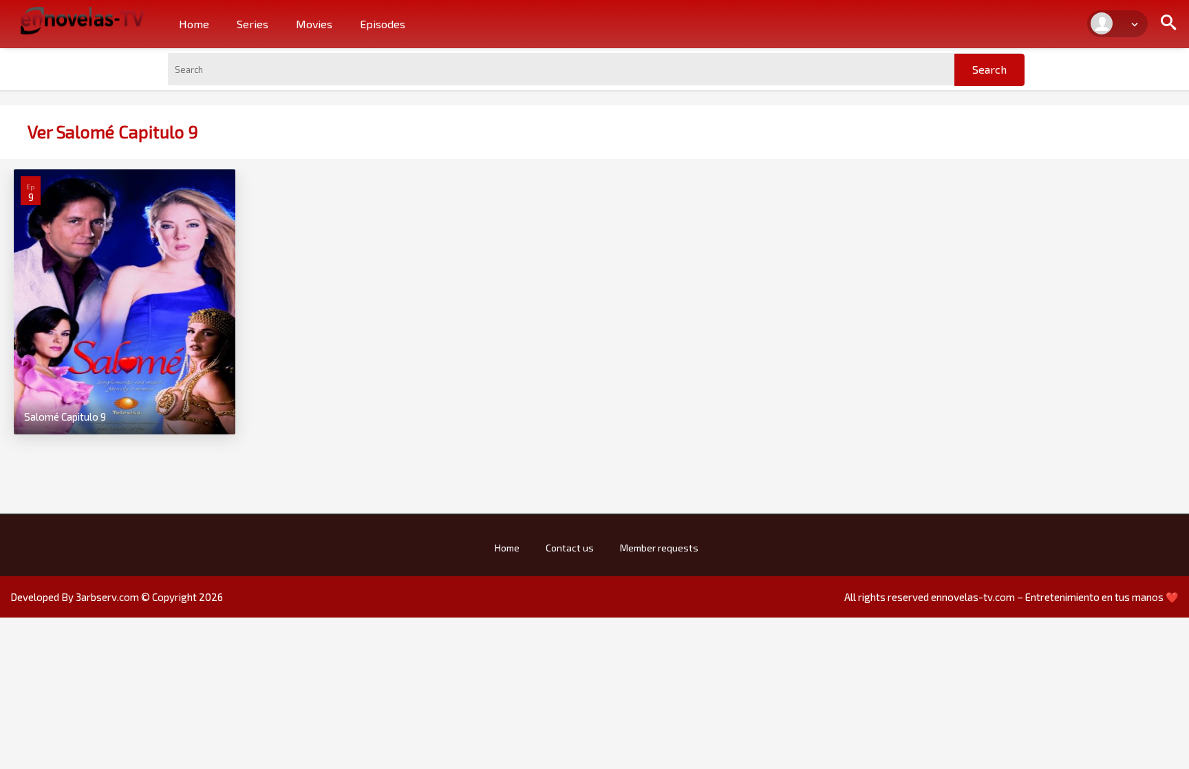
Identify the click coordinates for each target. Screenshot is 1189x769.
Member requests (659, 548)
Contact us (570, 548)
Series (252, 23)
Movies (314, 23)
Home (194, 23)
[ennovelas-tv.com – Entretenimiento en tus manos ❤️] (82, 19)
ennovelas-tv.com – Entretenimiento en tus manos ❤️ (1055, 597)
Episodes (382, 23)
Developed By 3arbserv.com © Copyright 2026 (116, 597)
